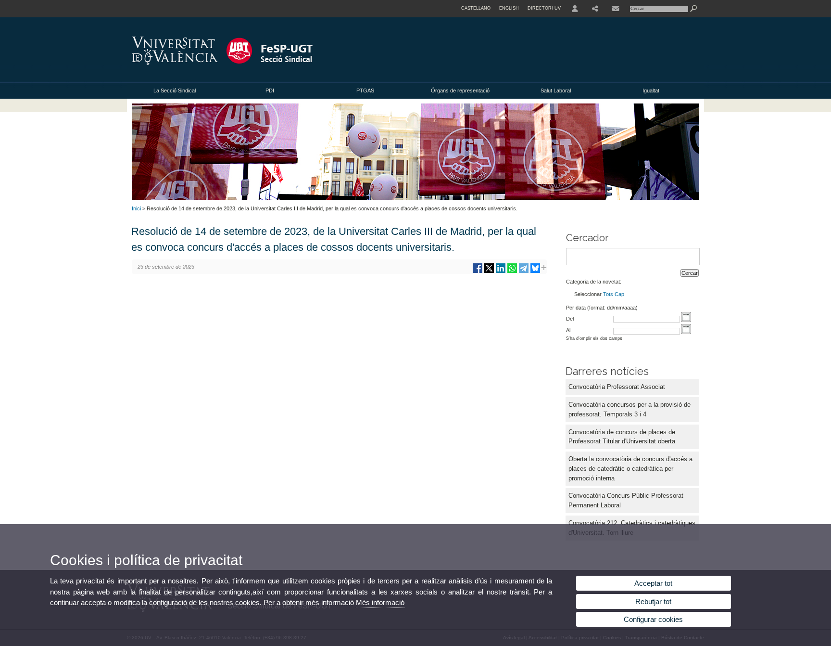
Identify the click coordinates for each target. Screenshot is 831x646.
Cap (619, 294)
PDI (269, 90)
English (509, 8)
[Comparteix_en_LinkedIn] (500, 271)
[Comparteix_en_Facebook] (477, 271)
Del (570, 319)
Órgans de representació (460, 90)
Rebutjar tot (653, 601)
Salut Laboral (556, 90)
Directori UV (544, 8)
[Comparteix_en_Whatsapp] (512, 271)
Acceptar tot (653, 583)
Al (568, 330)
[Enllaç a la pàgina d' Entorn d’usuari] (575, 8)
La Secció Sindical (174, 90)
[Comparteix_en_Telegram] (523, 271)
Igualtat (650, 90)
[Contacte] (615, 8)
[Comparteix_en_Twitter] (489, 271)
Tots (608, 294)
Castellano (476, 8)
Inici (136, 208)
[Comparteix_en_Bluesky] (535, 271)
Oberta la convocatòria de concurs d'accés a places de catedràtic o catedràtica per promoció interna (630, 468)
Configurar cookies (653, 619)
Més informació (380, 602)
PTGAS (365, 90)
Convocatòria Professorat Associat (616, 386)
